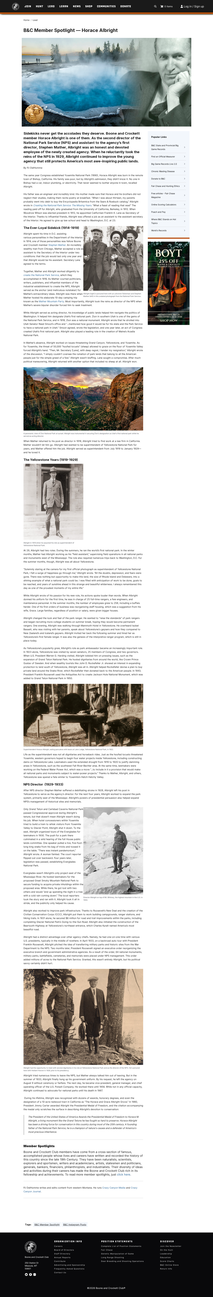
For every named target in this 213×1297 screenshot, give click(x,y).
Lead (51, 6)
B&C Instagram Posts (74, 1224)
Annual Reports (62, 1257)
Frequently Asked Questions (69, 1269)
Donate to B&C (158, 178)
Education (165, 1257)
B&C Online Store (169, 1265)
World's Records (158, 230)
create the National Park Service (41, 275)
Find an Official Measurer (163, 156)
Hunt (39, 6)
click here (123, 1174)
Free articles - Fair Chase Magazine (163, 195)
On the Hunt (166, 1250)
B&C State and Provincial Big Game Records (165, 147)
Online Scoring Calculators (163, 204)
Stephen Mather (57, 245)
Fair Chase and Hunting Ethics (165, 186)
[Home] (11, 5)
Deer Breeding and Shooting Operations (122, 1261)
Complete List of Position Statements (121, 1246)
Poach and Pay (158, 212)
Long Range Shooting (112, 1257)
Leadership (166, 1254)
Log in (188, 6)
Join (27, 6)
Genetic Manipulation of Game (117, 1254)
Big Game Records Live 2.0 (164, 164)
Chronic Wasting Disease (163, 171)
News (77, 6)
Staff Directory (62, 1254)
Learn (63, 6)
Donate (125, 6)
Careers (58, 1246)
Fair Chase (107, 1250)
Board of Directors (64, 1250)
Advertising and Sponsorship (69, 1265)
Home (26, 20)
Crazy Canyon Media (113, 1187)
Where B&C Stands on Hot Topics (163, 221)
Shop (88, 6)
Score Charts (167, 1261)
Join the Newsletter (170, 1246)
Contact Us (60, 1272)
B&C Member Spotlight (47, 1224)
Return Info (166, 1269)
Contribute (60, 1261)
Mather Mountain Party (51, 301)
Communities (106, 6)
